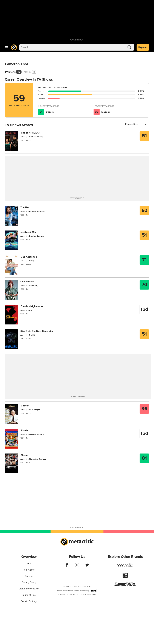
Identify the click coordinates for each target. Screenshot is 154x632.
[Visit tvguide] (125, 576)
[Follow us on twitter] (87, 566)
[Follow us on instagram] (77, 566)
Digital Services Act (29, 588)
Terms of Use (29, 594)
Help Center (29, 569)
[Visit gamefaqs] (125, 585)
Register (142, 47)
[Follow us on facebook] (67, 566)
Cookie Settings (29, 601)
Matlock (105, 111)
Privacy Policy (29, 582)
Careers (29, 576)
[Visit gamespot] (125, 567)
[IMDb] (93, 590)
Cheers (50, 111)
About (29, 563)
